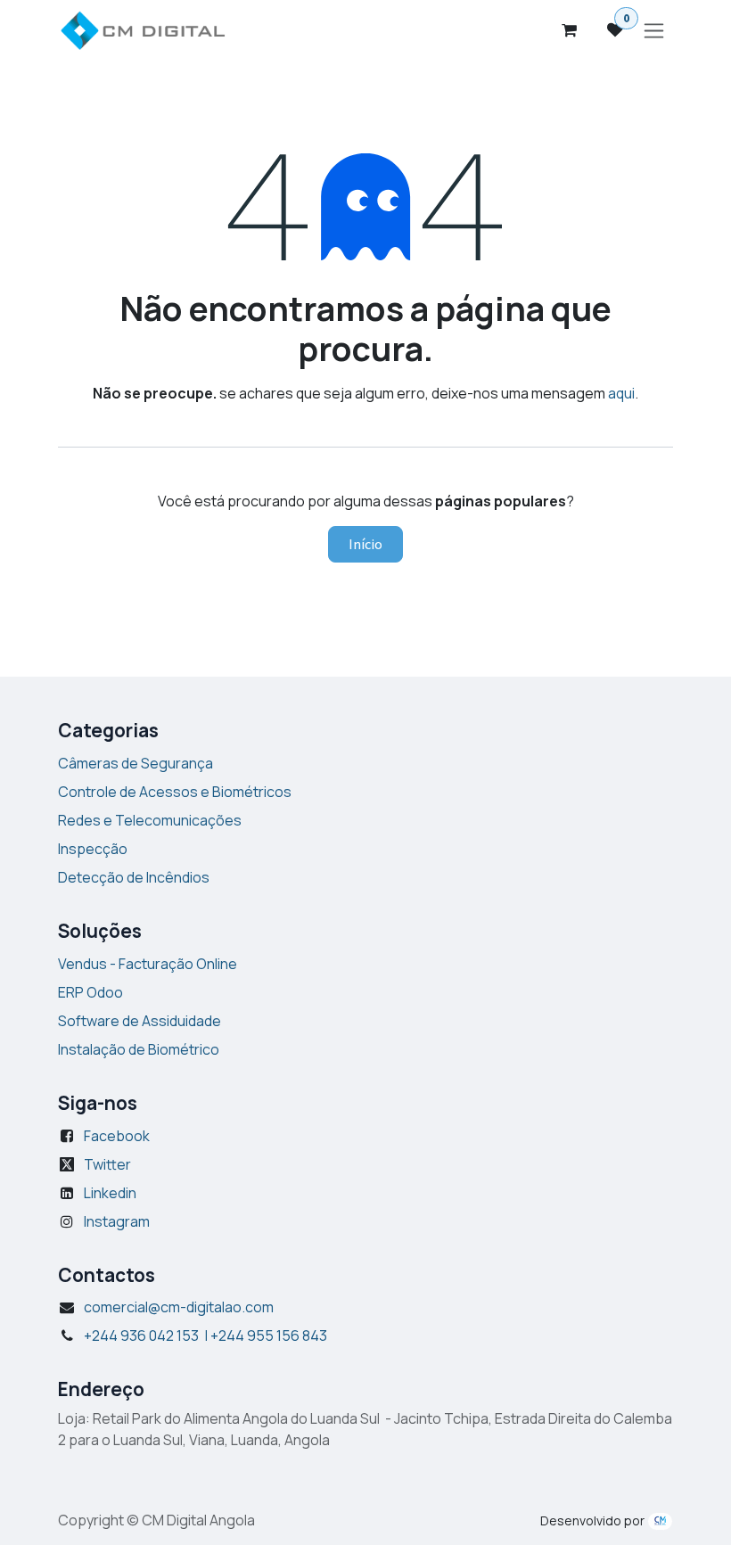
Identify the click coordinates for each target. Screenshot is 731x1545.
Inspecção (92, 848)
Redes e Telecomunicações (150, 819)
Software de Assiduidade (139, 1020)
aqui (621, 393)
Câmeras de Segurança (135, 762)
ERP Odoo (90, 991)
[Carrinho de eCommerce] (568, 30)
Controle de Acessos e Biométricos (175, 791)
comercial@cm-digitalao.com (179, 1307)
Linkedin (110, 1192)
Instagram (117, 1220)
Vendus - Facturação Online (147, 963)
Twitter (107, 1163)
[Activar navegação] (654, 31)
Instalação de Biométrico (138, 1048)
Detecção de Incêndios (133, 876)
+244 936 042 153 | (205, 1335)
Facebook (117, 1135)
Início (365, 544)
